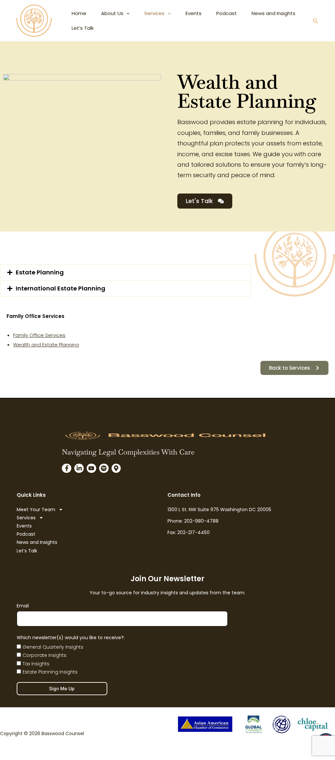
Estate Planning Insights (50, 672)
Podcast (226, 13)
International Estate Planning (60, 288)
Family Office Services (39, 335)
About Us (112, 13)
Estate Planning (40, 272)
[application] (126, 13)
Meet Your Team (36, 509)
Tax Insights (36, 663)
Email (23, 605)
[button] (316, 21)
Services (154, 13)
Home (79, 13)
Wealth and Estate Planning (46, 344)
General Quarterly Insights (53, 647)
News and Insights (273, 13)
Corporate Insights (44, 655)
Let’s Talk (83, 28)
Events (193, 13)
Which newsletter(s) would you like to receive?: (71, 637)
